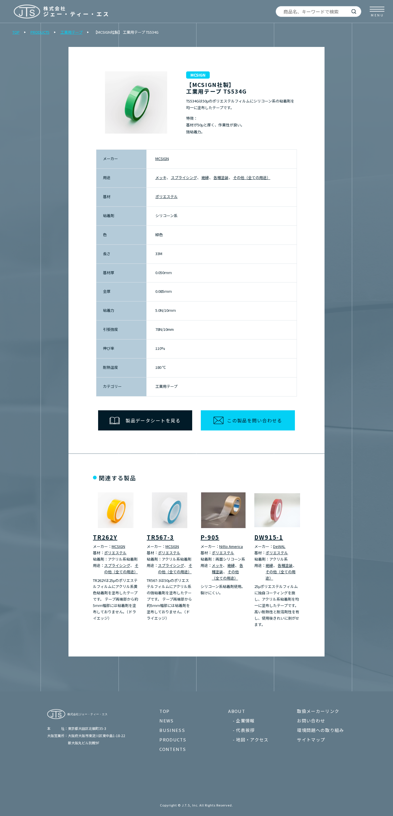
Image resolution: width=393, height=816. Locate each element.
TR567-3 (160, 537)
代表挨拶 (245, 730)
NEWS (166, 721)
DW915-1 (268, 537)
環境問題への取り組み (320, 730)
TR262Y (105, 537)
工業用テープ (71, 32)
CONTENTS (172, 749)
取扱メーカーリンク (318, 711)
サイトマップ (311, 740)
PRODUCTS (39, 32)
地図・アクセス (252, 740)
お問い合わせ (311, 721)
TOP (16, 32)
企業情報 (245, 721)
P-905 (210, 537)
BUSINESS (172, 730)
